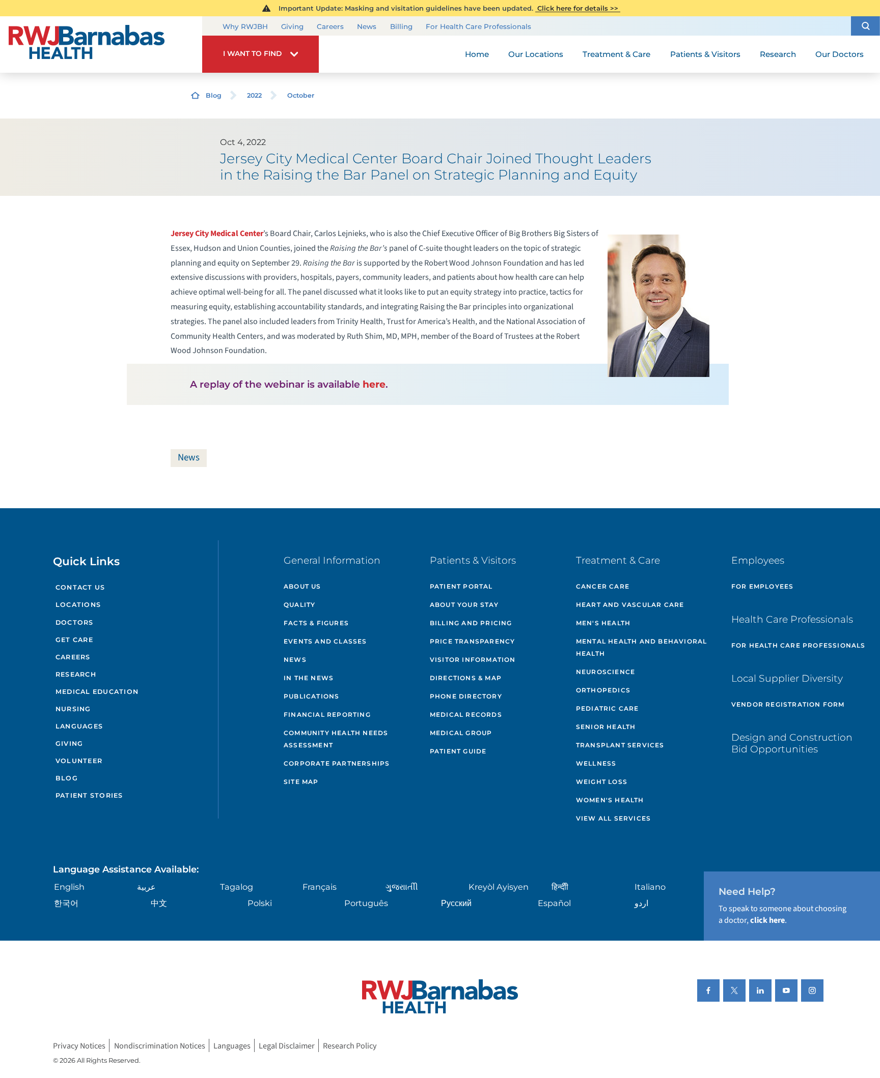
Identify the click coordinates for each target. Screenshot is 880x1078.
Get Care (74, 640)
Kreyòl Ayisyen (499, 887)
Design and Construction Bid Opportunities (792, 743)
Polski (260, 903)
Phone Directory (466, 696)
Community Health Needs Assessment (336, 739)
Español (554, 903)
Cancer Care (602, 586)
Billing (401, 26)
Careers (330, 26)
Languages (79, 726)
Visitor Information (473, 659)
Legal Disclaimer (287, 1045)
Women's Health (610, 800)
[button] (865, 25)
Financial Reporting (327, 714)
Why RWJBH (245, 26)
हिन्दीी (560, 887)
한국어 (66, 903)
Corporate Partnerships (337, 763)
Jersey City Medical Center (217, 233)
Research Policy (350, 1045)
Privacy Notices (79, 1045)
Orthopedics (603, 690)
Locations (78, 604)
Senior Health (606, 727)
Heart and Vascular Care (630, 604)
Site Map (301, 781)
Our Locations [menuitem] (535, 54)
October (300, 95)
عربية (146, 887)
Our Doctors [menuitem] (839, 54)
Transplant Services (620, 745)
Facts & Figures (316, 623)
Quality (299, 604)
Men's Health (603, 623)
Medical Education (97, 691)
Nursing (73, 709)
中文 (159, 903)
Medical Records (466, 714)
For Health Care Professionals (478, 26)
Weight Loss (601, 781)
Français (319, 887)
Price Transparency (472, 641)
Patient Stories (89, 795)
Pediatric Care (607, 708)
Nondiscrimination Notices (159, 1045)
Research (76, 674)
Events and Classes (325, 641)
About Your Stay (464, 604)
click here (767, 920)
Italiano (650, 887)
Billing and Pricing (471, 623)
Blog (214, 95)
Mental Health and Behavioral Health (641, 647)
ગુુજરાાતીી (402, 887)
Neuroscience (605, 672)
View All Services (613, 818)
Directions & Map (466, 678)
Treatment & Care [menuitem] (616, 54)
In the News (309, 678)
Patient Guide (458, 751)
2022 (254, 95)
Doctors (75, 622)
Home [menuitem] (477, 54)
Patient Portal (461, 586)
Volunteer (79, 761)
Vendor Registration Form (788, 704)
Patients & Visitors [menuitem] (705, 54)
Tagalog (236, 887)
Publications (311, 696)
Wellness (596, 763)
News (366, 26)
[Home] (101, 44)
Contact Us (80, 587)
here (374, 384)
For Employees (762, 586)
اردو (641, 903)
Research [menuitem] (778, 54)
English (69, 887)
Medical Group (461, 733)
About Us (302, 586)
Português (366, 903)
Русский (456, 903)
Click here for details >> (577, 8)
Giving (292, 26)
